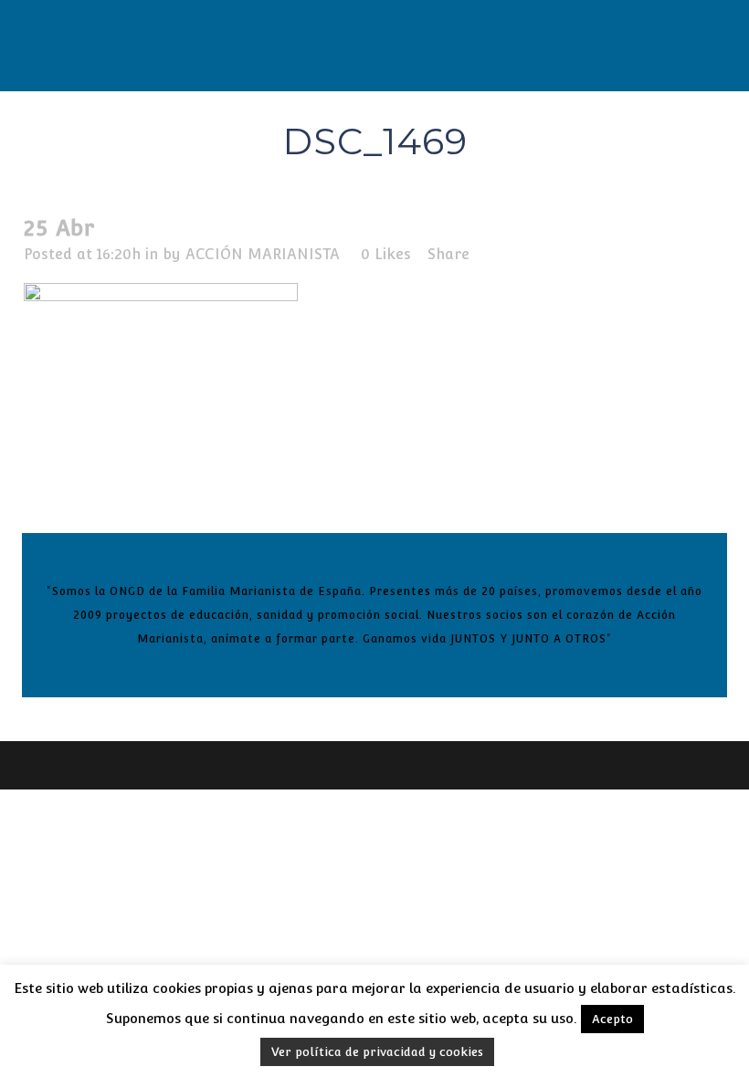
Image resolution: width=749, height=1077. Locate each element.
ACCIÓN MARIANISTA (262, 254)
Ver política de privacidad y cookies (377, 1052)
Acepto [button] (612, 1019)
